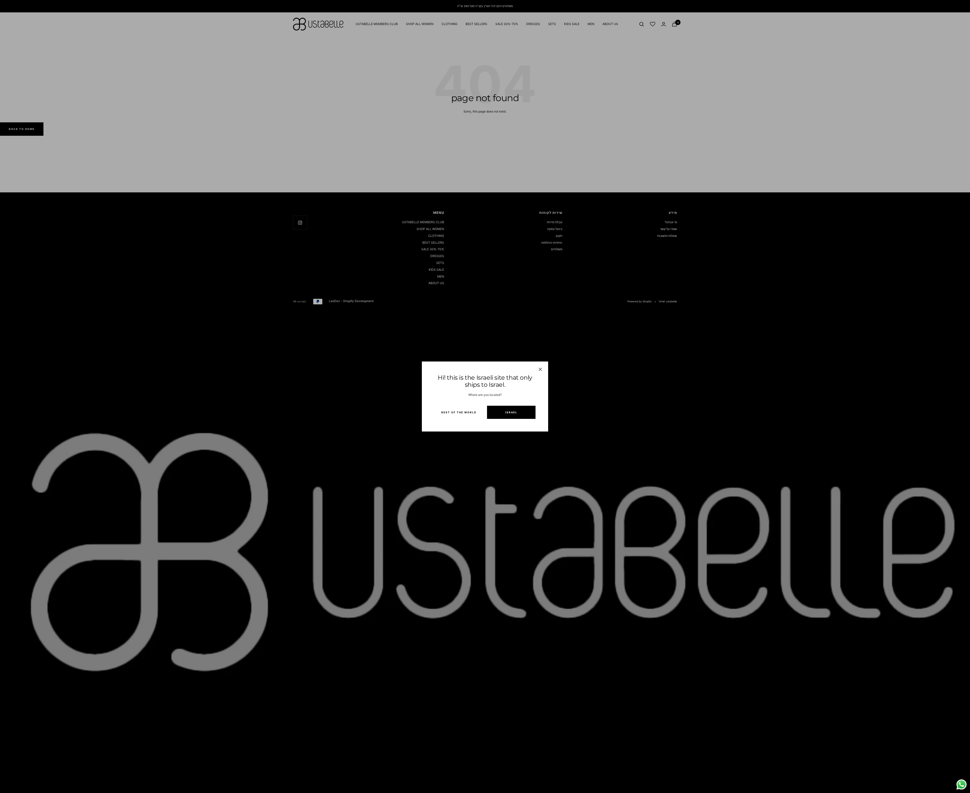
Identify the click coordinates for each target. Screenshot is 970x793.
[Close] (540, 369)
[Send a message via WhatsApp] (961, 784)
